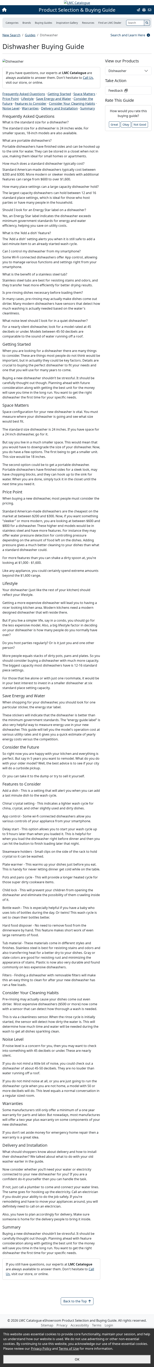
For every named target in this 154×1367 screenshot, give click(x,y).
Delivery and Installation (59, 108)
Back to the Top (75, 1301)
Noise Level (10, 108)
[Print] (144, 10)
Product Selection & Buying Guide (77, 9)
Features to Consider (31, 103)
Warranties (30, 108)
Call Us (88, 77)
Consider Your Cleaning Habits (72, 103)
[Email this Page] (138, 10)
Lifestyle (27, 99)
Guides (30, 35)
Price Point (10, 99)
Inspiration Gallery (67, 22)
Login (109, 1325)
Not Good (140, 124)
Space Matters (84, 94)
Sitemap (47, 1325)
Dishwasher (117, 71)
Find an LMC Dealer (109, 22)
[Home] (16, 10)
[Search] (147, 23)
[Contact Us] (149, 10)
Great (114, 124)
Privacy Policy (41, 1348)
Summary (87, 108)
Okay (126, 124)
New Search (11, 35)
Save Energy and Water (53, 99)
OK (77, 1359)
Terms (96, 1325)
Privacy (62, 1325)
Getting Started (59, 94)
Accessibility (80, 1325)
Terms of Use (69, 1348)
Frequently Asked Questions (23, 94)
